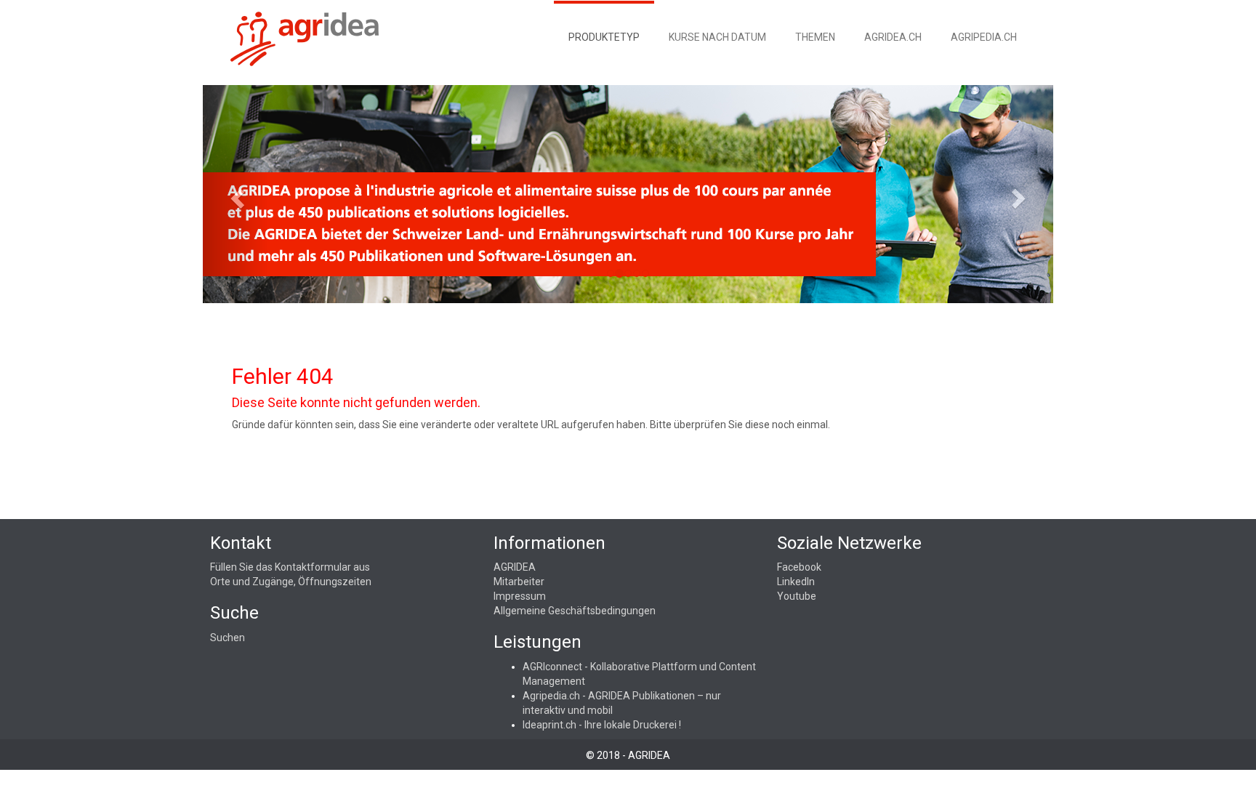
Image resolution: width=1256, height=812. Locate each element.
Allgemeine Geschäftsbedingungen (575, 610)
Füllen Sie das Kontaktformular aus (290, 567)
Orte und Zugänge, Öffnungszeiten (290, 581)
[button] (235, 194)
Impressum (520, 596)
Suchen (227, 637)
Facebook (799, 567)
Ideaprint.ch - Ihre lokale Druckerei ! (602, 725)
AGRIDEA (515, 567)
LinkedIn (796, 581)
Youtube (796, 596)
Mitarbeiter (519, 581)
